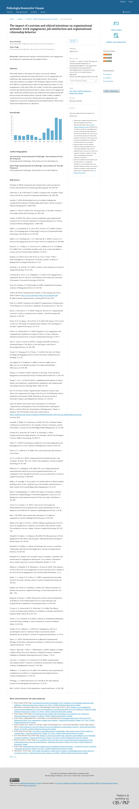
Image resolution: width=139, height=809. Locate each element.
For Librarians (108, 81)
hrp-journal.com (30, 785)
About (43, 12)
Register (123, 2)
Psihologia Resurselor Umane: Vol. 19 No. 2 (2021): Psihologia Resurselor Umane (59, 738)
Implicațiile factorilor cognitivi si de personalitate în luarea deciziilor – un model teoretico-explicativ (59, 746)
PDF (74, 41)
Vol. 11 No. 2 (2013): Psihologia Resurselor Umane (42, 19)
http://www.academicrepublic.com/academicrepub (39, 295)
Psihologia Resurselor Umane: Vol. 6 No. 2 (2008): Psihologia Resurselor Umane (44, 749)
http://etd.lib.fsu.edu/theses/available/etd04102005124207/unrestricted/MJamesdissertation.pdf (45, 415)
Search (127, 12)
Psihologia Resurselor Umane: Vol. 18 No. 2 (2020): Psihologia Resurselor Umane (59, 753)
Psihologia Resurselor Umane (25, 8)
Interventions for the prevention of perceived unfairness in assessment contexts (49, 727)
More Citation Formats (79, 81)
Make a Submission (111, 91)
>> (15, 757)
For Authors (107, 78)
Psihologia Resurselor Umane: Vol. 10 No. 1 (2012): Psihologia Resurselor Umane (43, 712)
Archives (34, 12)
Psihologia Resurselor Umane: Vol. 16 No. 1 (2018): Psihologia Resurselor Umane (51, 705)
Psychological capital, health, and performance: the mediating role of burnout (60, 714)
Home (12, 19)
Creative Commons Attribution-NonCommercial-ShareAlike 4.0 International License (87, 783)
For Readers (107, 74)
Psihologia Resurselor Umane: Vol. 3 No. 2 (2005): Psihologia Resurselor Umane (55, 733)
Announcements (21, 12)
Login (130, 2)
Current (9, 12)
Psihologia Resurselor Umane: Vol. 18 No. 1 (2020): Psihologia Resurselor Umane (43, 716)
